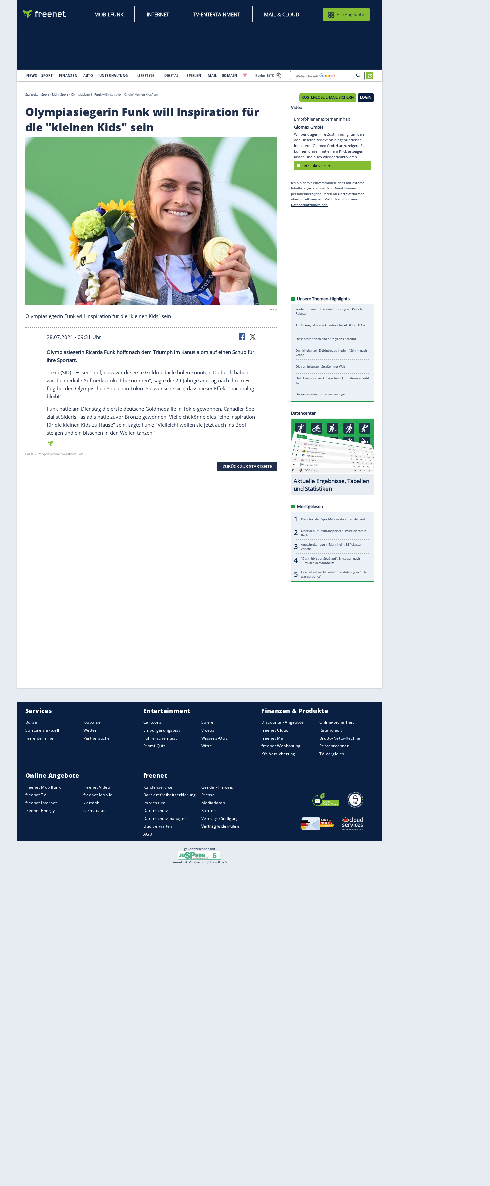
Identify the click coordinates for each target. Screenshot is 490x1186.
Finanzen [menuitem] (68, 75)
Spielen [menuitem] (194, 75)
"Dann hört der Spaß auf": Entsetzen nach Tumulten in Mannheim (330, 560)
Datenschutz (155, 810)
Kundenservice (157, 786)
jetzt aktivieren (316, 165)
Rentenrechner (334, 745)
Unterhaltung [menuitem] (113, 75)
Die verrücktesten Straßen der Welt (320, 366)
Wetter (90, 730)
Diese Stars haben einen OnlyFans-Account (326, 339)
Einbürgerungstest (161, 730)
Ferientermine (39, 737)
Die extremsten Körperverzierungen (321, 394)
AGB (147, 834)
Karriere (209, 810)
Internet (158, 14)
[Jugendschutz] (199, 855)
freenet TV (35, 794)
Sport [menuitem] (47, 75)
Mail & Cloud (281, 14)
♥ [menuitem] (245, 75)
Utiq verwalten (157, 826)
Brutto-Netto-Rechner (340, 737)
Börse (31, 722)
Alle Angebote (350, 14)
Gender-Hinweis (217, 786)
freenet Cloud (274, 730)
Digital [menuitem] (171, 75)
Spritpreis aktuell (42, 730)
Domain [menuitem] (229, 75)
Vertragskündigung (220, 818)
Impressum (154, 802)
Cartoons (152, 722)
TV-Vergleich (331, 753)
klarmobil (92, 802)
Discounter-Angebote (282, 722)
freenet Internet (41, 802)
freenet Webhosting (280, 745)
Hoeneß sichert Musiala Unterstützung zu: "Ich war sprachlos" (333, 574)
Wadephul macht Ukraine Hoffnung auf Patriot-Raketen (329, 311)
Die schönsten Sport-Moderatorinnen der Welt (333, 519)
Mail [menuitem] (212, 75)
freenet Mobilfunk (43, 786)
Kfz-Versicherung (278, 753)
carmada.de (95, 810)
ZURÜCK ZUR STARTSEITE (247, 466)
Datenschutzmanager (164, 818)
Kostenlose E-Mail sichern (328, 97)
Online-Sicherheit (336, 722)
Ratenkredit (330, 730)
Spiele (207, 722)
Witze (206, 745)
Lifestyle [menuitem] (146, 75)
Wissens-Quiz (214, 737)
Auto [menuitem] (88, 75)
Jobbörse (92, 722)
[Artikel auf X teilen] (253, 336)
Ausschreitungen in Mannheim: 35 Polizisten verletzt (331, 546)
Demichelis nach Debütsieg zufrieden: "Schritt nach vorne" (331, 352)
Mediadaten (213, 802)
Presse (208, 794)
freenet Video (96, 786)
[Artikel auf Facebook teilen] (243, 336)
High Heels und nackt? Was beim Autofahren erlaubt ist (332, 380)
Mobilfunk (108, 14)
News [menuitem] (31, 75)
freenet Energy (40, 810)
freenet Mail (273, 737)
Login (365, 97)
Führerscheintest (160, 737)
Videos (208, 730)
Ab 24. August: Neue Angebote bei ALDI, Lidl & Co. (330, 325)
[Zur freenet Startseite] (44, 13)
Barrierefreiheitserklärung (169, 794)
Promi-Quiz (154, 745)
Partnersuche (96, 737)
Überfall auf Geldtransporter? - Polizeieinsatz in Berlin (333, 532)
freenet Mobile (98, 794)
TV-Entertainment (216, 14)
